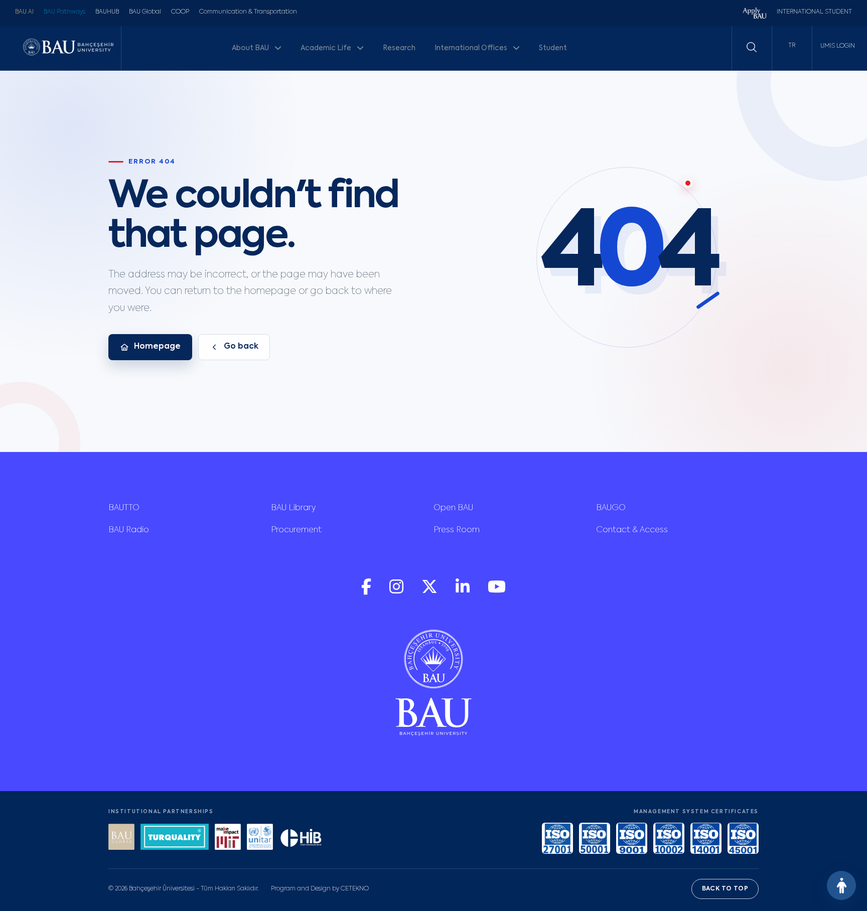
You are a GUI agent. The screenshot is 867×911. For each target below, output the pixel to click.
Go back (241, 347)
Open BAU (453, 508)
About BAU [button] (251, 48)
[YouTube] (497, 591)
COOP (180, 12)
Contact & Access (632, 530)
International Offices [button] (472, 48)
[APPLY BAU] (755, 14)
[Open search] (752, 47)
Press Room (457, 530)
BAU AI (24, 12)
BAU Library (293, 508)
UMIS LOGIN (837, 46)
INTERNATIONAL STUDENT (814, 12)
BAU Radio (128, 530)
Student (553, 48)
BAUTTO (123, 508)
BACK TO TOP (725, 889)
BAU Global (145, 12)
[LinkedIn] (464, 591)
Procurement (296, 530)
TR (791, 46)
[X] (430, 591)
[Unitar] (260, 838)
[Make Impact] (228, 838)
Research (399, 48)
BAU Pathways (64, 12)
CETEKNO (355, 889)
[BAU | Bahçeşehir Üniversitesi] (68, 48)
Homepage (157, 347)
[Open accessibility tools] (841, 885)
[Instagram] (397, 591)
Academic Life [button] (327, 48)
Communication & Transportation (248, 12)
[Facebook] (367, 591)
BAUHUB (107, 12)
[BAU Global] (121, 838)
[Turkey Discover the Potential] (174, 838)
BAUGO (611, 508)
